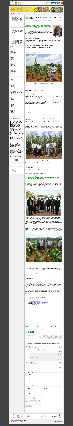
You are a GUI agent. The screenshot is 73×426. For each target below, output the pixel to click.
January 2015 (13, 47)
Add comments (60, 20)
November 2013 (13, 64)
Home (11, 13)
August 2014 (13, 53)
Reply (60, 351)
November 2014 (13, 50)
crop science (12, 140)
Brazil (51, 337)
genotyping (16, 144)
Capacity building (34, 20)
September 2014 (13, 52)
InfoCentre (47, 302)
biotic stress (18, 138)
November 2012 (13, 69)
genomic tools (12, 144)
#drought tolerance (15, 128)
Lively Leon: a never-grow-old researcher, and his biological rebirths (55, 410)
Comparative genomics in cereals (40, 20)
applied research (44, 337)
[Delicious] (48, 416)
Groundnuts (13, 100)
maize (21, 146)
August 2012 (13, 72)
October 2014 (13, 51)
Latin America (13, 104)
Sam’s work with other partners (35, 301)
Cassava (12, 85)
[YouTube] (23, 416)
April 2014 (12, 58)
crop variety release (59, 338)
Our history (19, 13)
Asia (12, 80)
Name (29, 388)
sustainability (56, 341)
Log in (12, 169)
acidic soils (50, 336)
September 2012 (13, 71)
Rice (12, 111)
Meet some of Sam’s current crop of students (37, 297)
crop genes (55, 338)
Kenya (17, 146)
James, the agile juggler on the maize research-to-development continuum (17, 31)
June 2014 (13, 56)
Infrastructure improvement (34, 298)
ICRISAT (20, 144)
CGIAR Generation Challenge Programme (48, 327)
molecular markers (14, 147)
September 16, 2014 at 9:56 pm (32, 347)
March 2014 (13, 59)
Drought (12, 93)
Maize (33, 304)
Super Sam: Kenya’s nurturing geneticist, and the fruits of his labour (44, 18)
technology (59, 341)
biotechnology (48, 337)
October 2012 (13, 70)
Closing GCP (13, 87)
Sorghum (36, 304)
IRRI (15, 146)
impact (11, 145)
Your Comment (29, 374)
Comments (14, 171)
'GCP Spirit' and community (16, 134)
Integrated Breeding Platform (15, 103)
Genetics (50, 20)
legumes (19, 146)
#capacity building (53, 335)
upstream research (17, 152)
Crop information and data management (17, 92)
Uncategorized (13, 113)
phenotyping (16, 149)
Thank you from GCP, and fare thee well (17, 26)
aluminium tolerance (56, 336)
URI (29, 393)
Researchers (13, 110)
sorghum (53, 341)
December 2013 (13, 63)
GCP (30, 335)
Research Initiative (42, 302)
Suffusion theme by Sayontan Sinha (58, 421)
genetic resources (19, 141)
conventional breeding (46, 338)
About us (14, 13)
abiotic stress (47, 336)
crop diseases (16, 139)
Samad (13, 30)
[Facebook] (16, 160)
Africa (30, 20)
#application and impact (47, 335)
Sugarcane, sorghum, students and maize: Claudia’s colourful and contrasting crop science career (35, 410)
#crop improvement (15, 126)
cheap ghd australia (3, 425)
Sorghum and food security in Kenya (39, 303)
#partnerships (43, 336)
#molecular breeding (14, 131)
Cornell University (51, 338)
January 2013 (13, 66)
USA (61, 341)
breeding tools (54, 337)
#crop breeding (15, 124)
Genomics (12, 99)
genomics (19, 143)
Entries (13, 170)
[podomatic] (32, 416)
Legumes (12, 105)
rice (20, 150)
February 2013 (13, 65)
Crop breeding (47, 20)
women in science (14, 153)
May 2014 (12, 57)
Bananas (12, 81)
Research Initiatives (15, 150)
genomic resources (13, 143)
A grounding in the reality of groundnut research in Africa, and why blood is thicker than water (17, 34)
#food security (57, 335)
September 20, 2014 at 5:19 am (32, 363)
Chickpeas (13, 86)
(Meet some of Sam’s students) (52, 128)
